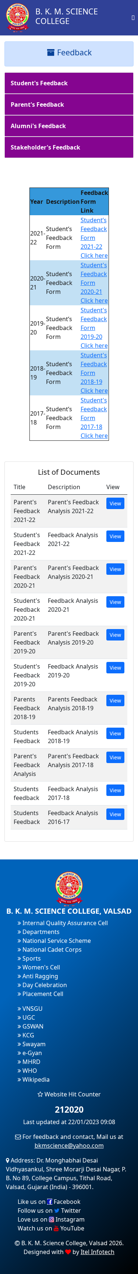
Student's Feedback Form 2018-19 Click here (94, 373)
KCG (27, 1035)
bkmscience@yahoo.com (69, 1145)
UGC (28, 1017)
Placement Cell (42, 994)
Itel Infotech (97, 1252)
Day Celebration (44, 985)
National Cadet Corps (51, 949)
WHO (29, 1071)
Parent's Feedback (37, 104)
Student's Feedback (39, 83)
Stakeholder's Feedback (45, 147)
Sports (31, 958)
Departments (40, 932)
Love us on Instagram (51, 1219)
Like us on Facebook (49, 1202)
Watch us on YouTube (51, 1228)
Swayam (33, 1044)
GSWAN (32, 1026)
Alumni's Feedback (38, 126)
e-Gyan (31, 1053)
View (115, 503)
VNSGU (32, 1009)
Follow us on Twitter (49, 1210)
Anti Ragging (39, 976)
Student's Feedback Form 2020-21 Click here (94, 283)
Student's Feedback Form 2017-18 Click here (94, 418)
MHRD (30, 1062)
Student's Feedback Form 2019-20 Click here (94, 328)
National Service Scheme (56, 941)
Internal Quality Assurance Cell (64, 923)
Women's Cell (40, 967)
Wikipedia (35, 1079)
